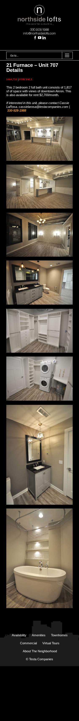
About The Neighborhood (40, 651)
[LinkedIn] (44, 37)
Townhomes (59, 635)
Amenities (39, 635)
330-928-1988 (16, 110)
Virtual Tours (50, 643)
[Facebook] (35, 37)
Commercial (28, 643)
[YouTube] (39, 37)
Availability (19, 635)
